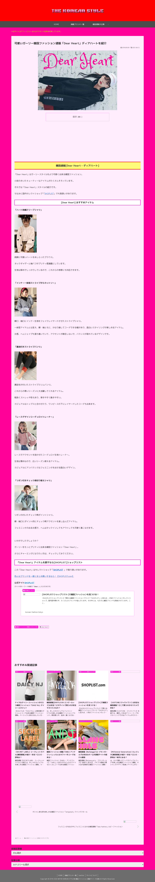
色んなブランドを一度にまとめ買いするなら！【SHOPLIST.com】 (44, 576)
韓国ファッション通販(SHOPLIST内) (27, 627)
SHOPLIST (49, 193)
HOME (60, 875)
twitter (81, 875)
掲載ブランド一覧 (71, 875)
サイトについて (91, 875)
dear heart (45, 627)
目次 (75, 116)
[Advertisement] (77, 138)
